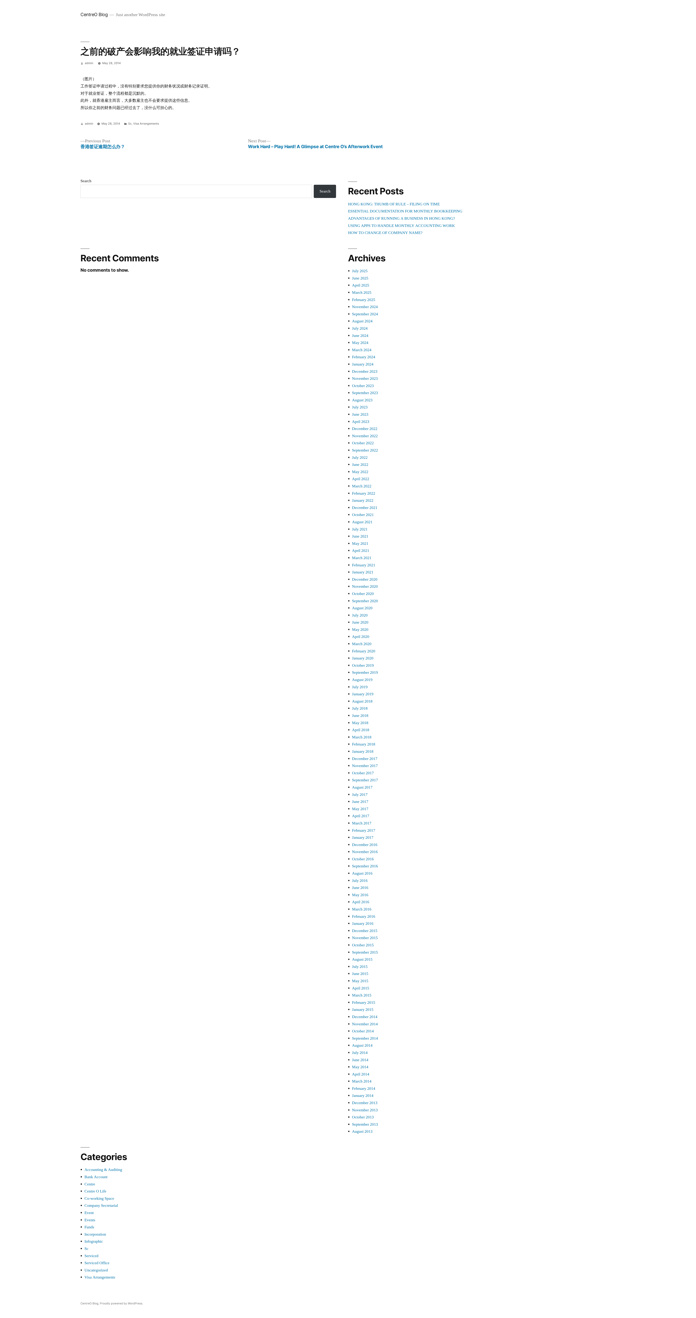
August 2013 (362, 1131)
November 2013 (365, 1110)
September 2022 (365, 450)
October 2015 (363, 945)
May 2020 (360, 629)
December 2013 (364, 1102)
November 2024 (365, 306)
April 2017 (360, 815)
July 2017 (360, 794)
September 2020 (365, 600)
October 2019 (363, 665)
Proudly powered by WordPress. (121, 1303)
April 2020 (360, 636)
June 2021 (360, 536)
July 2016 (360, 880)
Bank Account (95, 1176)
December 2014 (364, 1016)
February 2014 (363, 1088)
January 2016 (362, 923)
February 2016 (363, 916)
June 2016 (360, 887)
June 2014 (360, 1059)
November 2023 (365, 378)
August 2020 (362, 608)
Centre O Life (95, 1191)
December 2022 (364, 428)
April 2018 (360, 729)
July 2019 (360, 687)
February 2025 (363, 299)
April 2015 (360, 988)
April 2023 (360, 421)
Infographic (93, 1241)
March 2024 (361, 349)
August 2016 (362, 873)
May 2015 (360, 980)
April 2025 (360, 285)
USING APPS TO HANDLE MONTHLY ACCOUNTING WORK (401, 225)
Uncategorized (96, 1270)
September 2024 (365, 314)
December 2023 (364, 371)
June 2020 (360, 622)
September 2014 (365, 1038)
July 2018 (360, 708)
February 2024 (363, 357)
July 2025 (360, 270)
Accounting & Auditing (103, 1169)
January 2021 (362, 572)
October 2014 (363, 1031)
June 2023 (360, 414)
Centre (89, 1184)
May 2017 (360, 808)
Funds (89, 1227)
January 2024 (362, 364)
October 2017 (363, 773)
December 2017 (364, 758)
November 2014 (365, 1024)
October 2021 (363, 514)
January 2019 (362, 694)
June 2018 (360, 715)
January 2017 (362, 837)
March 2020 (361, 643)
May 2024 (360, 342)
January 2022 (362, 500)
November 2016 (365, 851)
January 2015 (362, 1009)
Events (89, 1220)
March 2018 (361, 737)
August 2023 (362, 400)
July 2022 (360, 457)
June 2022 (360, 464)
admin (89, 63)
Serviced (91, 1255)
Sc (130, 123)
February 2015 (363, 1002)
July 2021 (360, 529)
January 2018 (362, 751)
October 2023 (363, 385)
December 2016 (364, 844)
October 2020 (363, 593)
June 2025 (360, 278)
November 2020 (365, 586)
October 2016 (363, 859)
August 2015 (362, 959)
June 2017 (360, 801)
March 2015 (361, 995)
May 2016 (360, 894)
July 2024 (360, 328)
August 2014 (362, 1045)
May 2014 (360, 1067)
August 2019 (362, 679)
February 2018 (363, 744)
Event (89, 1212)
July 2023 (360, 407)
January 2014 (362, 1095)
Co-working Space (99, 1198)
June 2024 (360, 335)
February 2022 (363, 493)
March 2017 (361, 823)
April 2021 (360, 550)
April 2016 (360, 902)
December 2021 (364, 507)
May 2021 (360, 543)
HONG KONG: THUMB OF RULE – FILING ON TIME (394, 204)
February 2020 (363, 651)
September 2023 (365, 392)
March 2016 (361, 909)
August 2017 (362, 787)
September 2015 (365, 952)
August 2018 (362, 701)
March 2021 (361, 557)
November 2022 (365, 435)
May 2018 (360, 722)
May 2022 (360, 471)
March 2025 (361, 292)
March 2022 (361, 486)
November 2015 (365, 937)
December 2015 (364, 930)
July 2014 (360, 1052)
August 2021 (362, 522)
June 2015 (360, 973)
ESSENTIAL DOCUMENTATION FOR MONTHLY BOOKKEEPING (405, 211)
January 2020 (362, 658)
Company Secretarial (101, 1205)
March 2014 (361, 1081)
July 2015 (360, 966)
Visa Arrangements (146, 123)
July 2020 (360, 615)
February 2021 (363, 565)
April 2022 (360, 478)
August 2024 (362, 321)
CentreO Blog (94, 14)
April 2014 (360, 1074)
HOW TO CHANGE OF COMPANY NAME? (385, 232)
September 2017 (365, 780)
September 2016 (365, 866)
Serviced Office (96, 1262)
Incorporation (95, 1234)
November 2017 (365, 765)
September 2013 (365, 1124)
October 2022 (363, 443)
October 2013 (363, 1117)
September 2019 (365, 672)
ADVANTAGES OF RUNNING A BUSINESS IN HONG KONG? (401, 218)
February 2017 (363, 830)
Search (85, 180)
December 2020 (364, 579)
